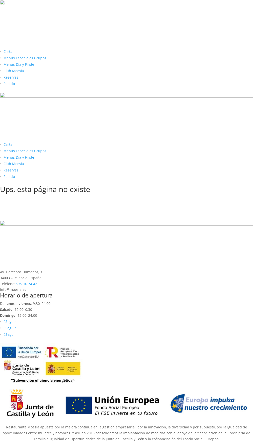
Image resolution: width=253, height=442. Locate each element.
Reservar (15, 216)
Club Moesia (13, 70)
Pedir (11, 208)
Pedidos (10, 83)
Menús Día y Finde (18, 64)
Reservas (10, 77)
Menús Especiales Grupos (24, 58)
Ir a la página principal (30, 199)
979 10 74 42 (26, 283)
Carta (7, 51)
